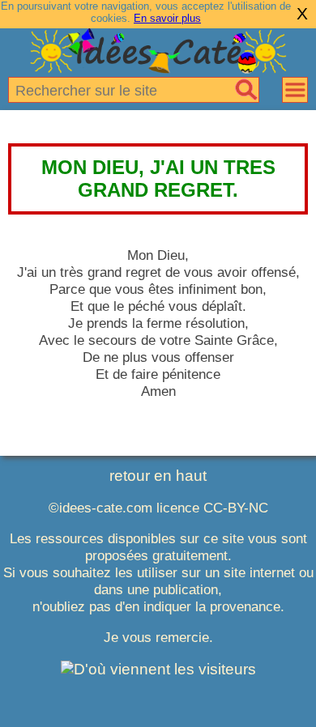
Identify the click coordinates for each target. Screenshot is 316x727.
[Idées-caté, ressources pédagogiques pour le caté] (158, 68)
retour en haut (158, 475)
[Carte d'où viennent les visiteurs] (158, 669)
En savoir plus (167, 18)
